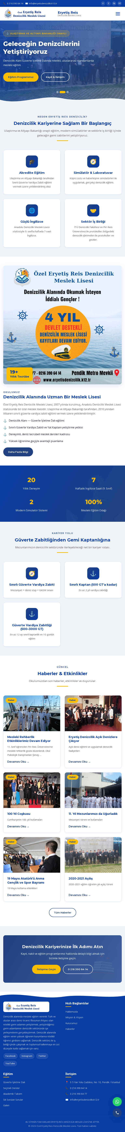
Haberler (70, 1028)
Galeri (6, 1105)
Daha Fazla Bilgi (18, 451)
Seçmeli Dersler (11, 1088)
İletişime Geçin (46, 969)
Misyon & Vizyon (74, 1017)
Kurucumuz (71, 1023)
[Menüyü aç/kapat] (118, 14)
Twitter (42, 1055)
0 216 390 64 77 (78, 1093)
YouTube (10, 1063)
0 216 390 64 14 (13, 3)
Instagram (27, 1055)
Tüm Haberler (62, 912)
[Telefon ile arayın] (117, 1112)
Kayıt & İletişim (55, 77)
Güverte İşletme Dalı (14, 1082)
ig (114, 3)
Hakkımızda (71, 1011)
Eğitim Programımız (21, 77)
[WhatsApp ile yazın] (117, 1101)
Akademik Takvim (12, 1093)
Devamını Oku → (18, 761)
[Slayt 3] (66, 92)
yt (119, 3)
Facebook (10, 1055)
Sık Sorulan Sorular (13, 1099)
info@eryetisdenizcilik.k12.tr (41, 3)
